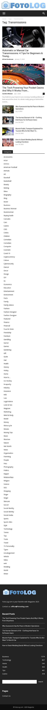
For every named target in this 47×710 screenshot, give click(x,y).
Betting (6, 188)
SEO (5, 487)
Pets (5, 463)
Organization (8, 453)
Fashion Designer (10, 312)
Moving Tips (8, 432)
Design (6, 274)
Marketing (7, 412)
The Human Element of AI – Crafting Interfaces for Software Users (20, 632)
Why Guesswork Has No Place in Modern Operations (20, 626)
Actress (6, 164)
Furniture (7, 336)
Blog (5, 198)
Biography (7, 195)
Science (6, 484)
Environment (8, 295)
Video (6, 560)
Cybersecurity (9, 264)
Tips (5, 536)
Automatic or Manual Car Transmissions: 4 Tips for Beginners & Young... (22, 53)
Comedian (7, 239)
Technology (8, 529)
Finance (6, 322)
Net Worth (7, 446)
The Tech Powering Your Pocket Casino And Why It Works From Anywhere (22, 619)
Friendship (7, 332)
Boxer (6, 202)
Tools (6, 539)
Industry (7, 388)
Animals (6, 171)
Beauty (6, 184)
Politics (6, 470)
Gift (5, 353)
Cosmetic (7, 250)
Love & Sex (8, 405)
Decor (6, 270)
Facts (6, 298)
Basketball (7, 181)
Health (6, 363)
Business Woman (10, 208)
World (6, 570)
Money (6, 422)
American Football (10, 167)
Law (5, 398)
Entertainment (9, 291)
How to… (7, 377)
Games (6, 346)
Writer (6, 574)
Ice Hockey (8, 381)
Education (7, 288)
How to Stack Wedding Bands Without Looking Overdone (22, 645)
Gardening (7, 350)
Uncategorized (9, 553)
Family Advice (9, 305)
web (5, 563)
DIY (5, 277)
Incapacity (7, 384)
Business (7, 205)
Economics (8, 284)
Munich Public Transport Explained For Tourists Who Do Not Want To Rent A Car (23, 639)
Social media (8, 515)
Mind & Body (8, 415)
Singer (6, 494)
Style (5, 525)
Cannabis (7, 219)
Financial (7, 326)
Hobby (6, 370)
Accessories (8, 157)
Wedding (7, 567)
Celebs (6, 233)
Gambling (7, 339)
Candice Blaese (7, 93)
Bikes (6, 191)
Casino (6, 226)
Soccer (6, 505)
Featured (7, 319)
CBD (5, 229)
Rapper (6, 474)
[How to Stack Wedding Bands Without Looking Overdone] (8, 142)
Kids (5, 394)
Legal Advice (8, 401)
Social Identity (9, 508)
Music (6, 436)
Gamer (6, 343)
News (6, 450)
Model (6, 419)
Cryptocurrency (9, 257)
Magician (7, 408)
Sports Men (8, 522)
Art (5, 174)
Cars (5, 222)
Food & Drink (9, 329)
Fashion (6, 308)
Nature (6, 443)
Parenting (7, 456)
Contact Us (6, 696)
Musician (7, 439)
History (6, 367)
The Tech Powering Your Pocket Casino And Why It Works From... (23, 89)
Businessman (9, 212)
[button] (4, 13)
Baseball (7, 177)
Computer (7, 246)
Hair (5, 360)
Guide (6, 357)
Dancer (6, 267)
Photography (8, 467)
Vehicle (6, 556)
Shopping (7, 491)
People (6, 460)
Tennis (6, 532)
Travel (6, 543)
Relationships (8, 477)
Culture (6, 260)
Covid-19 (7, 253)
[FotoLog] (23, 5)
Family (6, 301)
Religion (6, 481)
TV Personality (9, 546)
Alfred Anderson (7, 59)
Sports (6, 518)
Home (4, 19)
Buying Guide (8, 215)
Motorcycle (8, 425)
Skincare (7, 501)
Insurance (7, 391)
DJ (4, 281)
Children (7, 236)
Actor (6, 160)
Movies (6, 429)
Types (6, 549)
